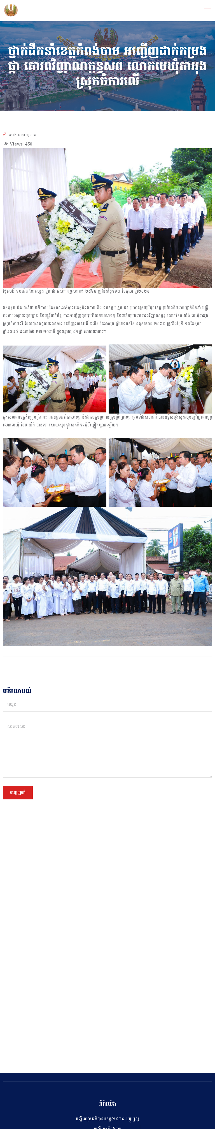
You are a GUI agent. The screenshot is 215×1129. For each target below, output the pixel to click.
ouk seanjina (23, 135)
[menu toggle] (207, 10)
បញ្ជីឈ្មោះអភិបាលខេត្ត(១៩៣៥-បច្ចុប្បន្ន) (107, 1119)
